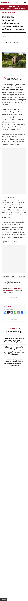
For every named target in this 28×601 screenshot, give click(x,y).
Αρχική (4, 12)
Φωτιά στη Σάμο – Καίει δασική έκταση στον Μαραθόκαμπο (14, 8)
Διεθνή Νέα (11, 12)
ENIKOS (5, 2)
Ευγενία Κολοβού (11, 36)
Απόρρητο (4, 599)
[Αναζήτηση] (13, 2)
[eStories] (20, 2)
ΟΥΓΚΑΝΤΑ (22, 276)
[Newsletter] (17, 2)
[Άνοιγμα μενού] (25, 2)
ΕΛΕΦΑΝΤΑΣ (6, 276)
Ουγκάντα (17, 85)
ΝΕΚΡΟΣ (14, 276)
